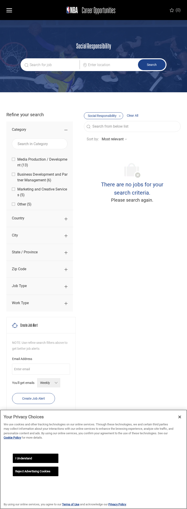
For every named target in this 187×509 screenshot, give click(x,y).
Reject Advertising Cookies (32, 471)
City (15, 235)
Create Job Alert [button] (33, 398)
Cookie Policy (12, 437)
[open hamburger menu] (9, 10)
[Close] (180, 417)
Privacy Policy (117, 504)
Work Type (20, 303)
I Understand (23, 458)
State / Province (25, 252)
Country (18, 218)
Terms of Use (70, 504)
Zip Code (19, 269)
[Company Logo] (89, 10)
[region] (93, 459)
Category (19, 129)
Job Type (19, 286)
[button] (152, 64)
